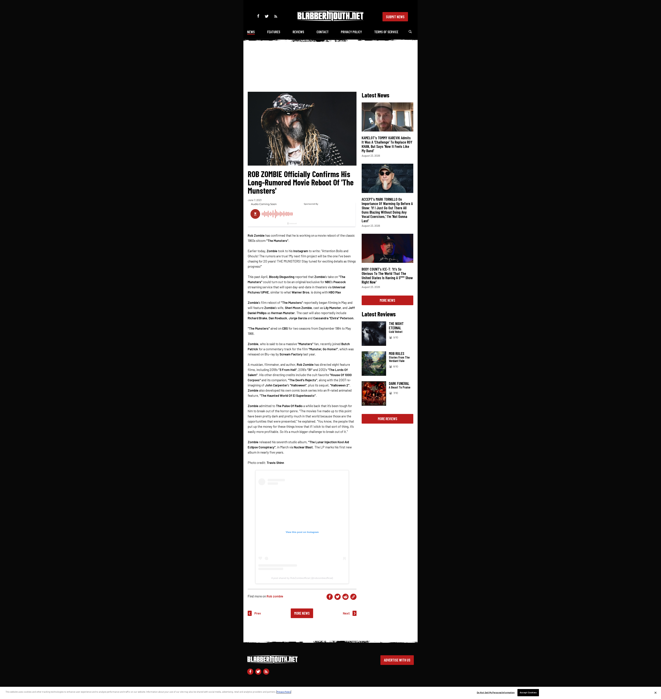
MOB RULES (396, 353)
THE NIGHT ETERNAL (396, 325)
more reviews (387, 418)
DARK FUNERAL (399, 383)
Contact (323, 32)
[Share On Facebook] (330, 597)
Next (346, 613)
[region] (330, 693)
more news (387, 300)
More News (302, 613)
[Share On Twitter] (337, 597)
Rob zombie (275, 596)
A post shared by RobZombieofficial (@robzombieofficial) (302, 578)
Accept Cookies (528, 692)
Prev (257, 613)
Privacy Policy (351, 32)
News (251, 32)
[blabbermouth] (330, 20)
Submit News (395, 16)
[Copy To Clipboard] (353, 597)
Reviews (298, 32)
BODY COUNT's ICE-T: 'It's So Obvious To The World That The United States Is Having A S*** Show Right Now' (387, 275)
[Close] (655, 692)
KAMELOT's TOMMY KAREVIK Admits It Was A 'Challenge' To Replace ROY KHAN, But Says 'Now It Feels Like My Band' (387, 144)
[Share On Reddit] (345, 597)
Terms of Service (386, 32)
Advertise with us (397, 660)
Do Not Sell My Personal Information (496, 692)
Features (273, 32)
